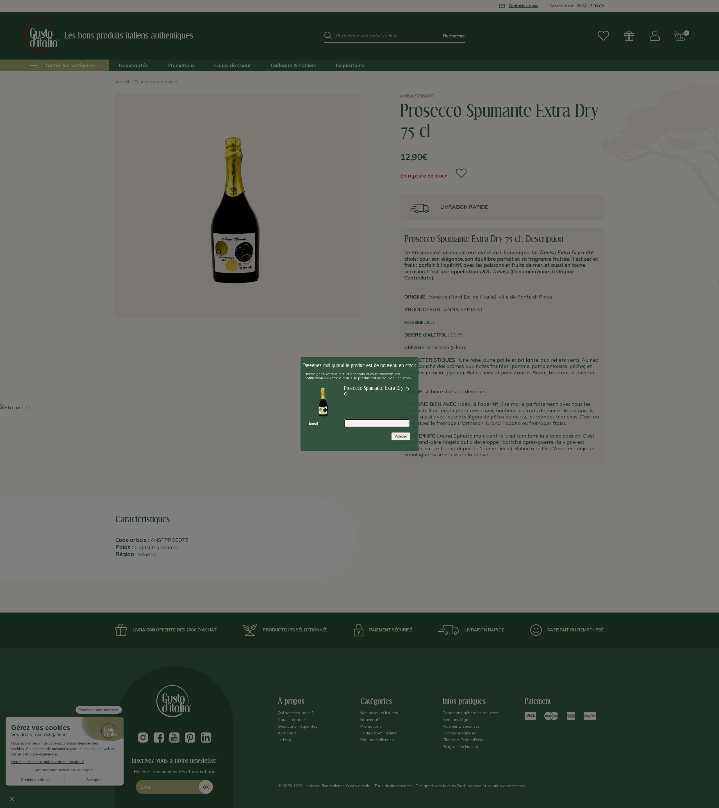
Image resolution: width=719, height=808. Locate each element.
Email (313, 423)
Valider (400, 436)
